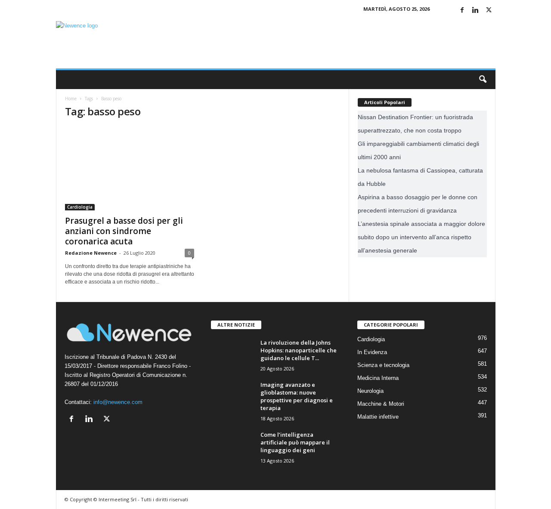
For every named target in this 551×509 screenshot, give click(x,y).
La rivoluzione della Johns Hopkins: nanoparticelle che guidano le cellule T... (298, 350)
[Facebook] (462, 10)
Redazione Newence (91, 253)
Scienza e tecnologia (383, 365)
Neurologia (370, 391)
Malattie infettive (378, 416)
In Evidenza (372, 352)
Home (71, 99)
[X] (489, 10)
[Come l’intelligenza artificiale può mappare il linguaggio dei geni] (232, 447)
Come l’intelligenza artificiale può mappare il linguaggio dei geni (295, 442)
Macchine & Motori (380, 404)
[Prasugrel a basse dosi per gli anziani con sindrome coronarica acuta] (129, 168)
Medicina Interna (378, 378)
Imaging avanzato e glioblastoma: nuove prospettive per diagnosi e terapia (296, 396)
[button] (482, 79)
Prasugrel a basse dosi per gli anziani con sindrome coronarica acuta (124, 231)
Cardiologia (80, 207)
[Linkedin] (476, 10)
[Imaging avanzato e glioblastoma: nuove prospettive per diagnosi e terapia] (232, 402)
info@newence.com (117, 402)
